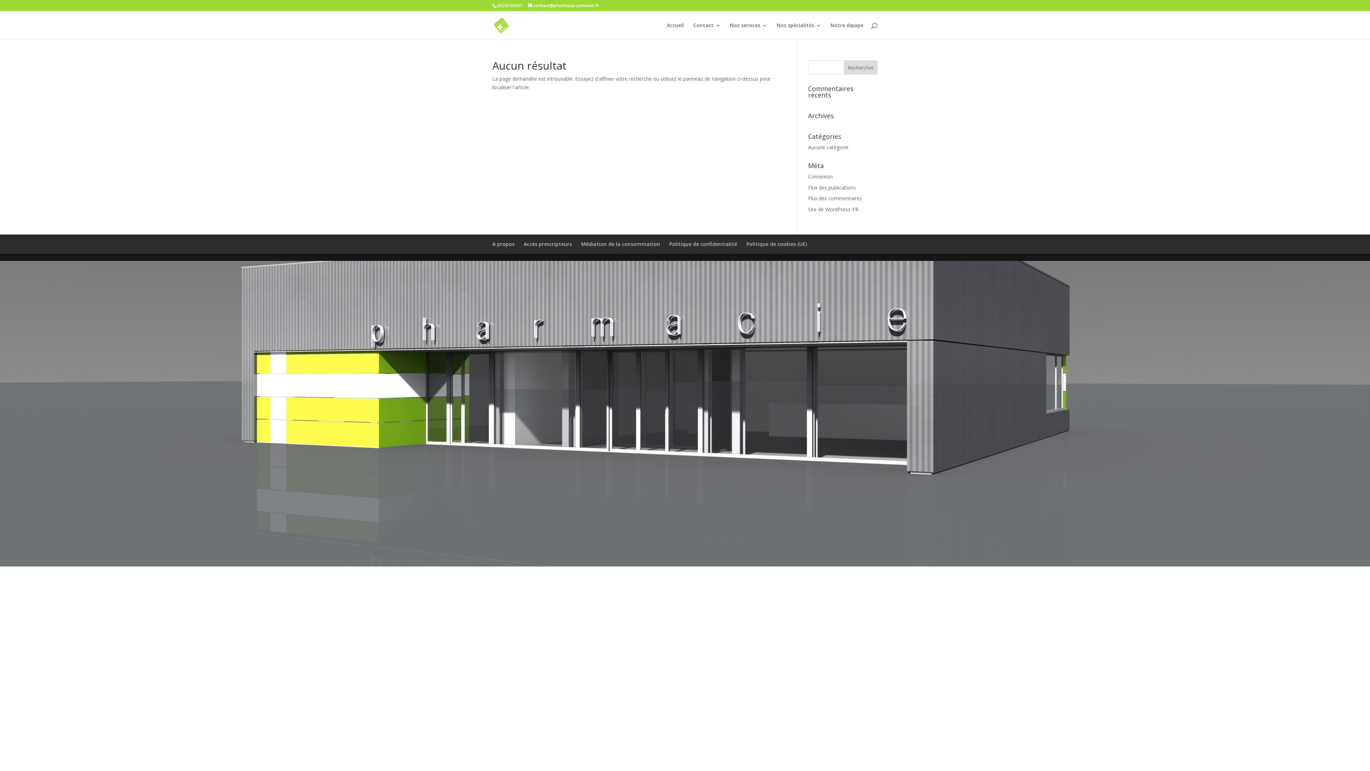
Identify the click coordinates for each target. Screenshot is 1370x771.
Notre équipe (847, 26)
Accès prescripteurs (548, 244)
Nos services (745, 26)
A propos (503, 244)
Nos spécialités (795, 26)
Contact (703, 26)
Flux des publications (832, 187)
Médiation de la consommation (620, 244)
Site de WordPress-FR (833, 209)
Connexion (820, 176)
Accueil (675, 26)
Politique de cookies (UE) (776, 244)
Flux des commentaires (835, 198)
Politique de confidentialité (703, 244)
